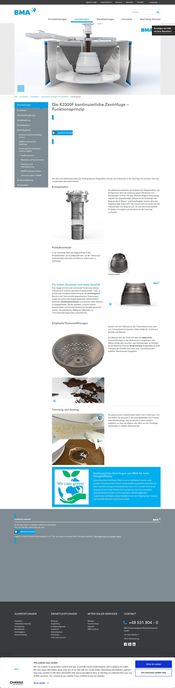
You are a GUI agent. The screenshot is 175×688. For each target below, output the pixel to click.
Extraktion (22, 110)
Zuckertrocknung (25, 180)
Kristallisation (23, 125)
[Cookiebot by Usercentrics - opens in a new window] (16, 683)
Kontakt (140, 2)
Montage (91, 621)
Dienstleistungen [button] (105, 19)
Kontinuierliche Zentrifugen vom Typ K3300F (54, 96)
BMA (15, 96)
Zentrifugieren (34, 96)
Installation (55, 629)
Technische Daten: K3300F (31, 175)
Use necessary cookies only (153, 672)
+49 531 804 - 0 (143, 622)
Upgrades (91, 626)
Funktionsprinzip (27, 155)
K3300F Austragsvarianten (31, 171)
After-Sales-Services (58, 637)
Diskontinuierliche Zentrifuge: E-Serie (30, 136)
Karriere (119, 2)
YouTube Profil (129, 644)
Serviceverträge (93, 624)
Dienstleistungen (64, 613)
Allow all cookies (153, 664)
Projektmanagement (58, 626)
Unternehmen (106, 2)
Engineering (55, 624)
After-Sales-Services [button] (150, 19)
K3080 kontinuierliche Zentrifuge (27, 142)
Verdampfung (23, 120)
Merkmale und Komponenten (32, 160)
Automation (23, 185)
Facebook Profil (125, 644)
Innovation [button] (126, 19)
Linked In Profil (134, 644)
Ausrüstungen (23, 96)
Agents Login (91, 2)
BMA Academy (93, 629)
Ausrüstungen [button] (82, 19)
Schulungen (55, 635)
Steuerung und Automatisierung (27, 165)
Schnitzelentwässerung (22, 624)
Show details (39, 683)
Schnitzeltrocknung (26, 115)
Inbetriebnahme (56, 632)
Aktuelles (129, 2)
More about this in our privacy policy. (145, 137)
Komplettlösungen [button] (57, 19)
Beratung (54, 621)
